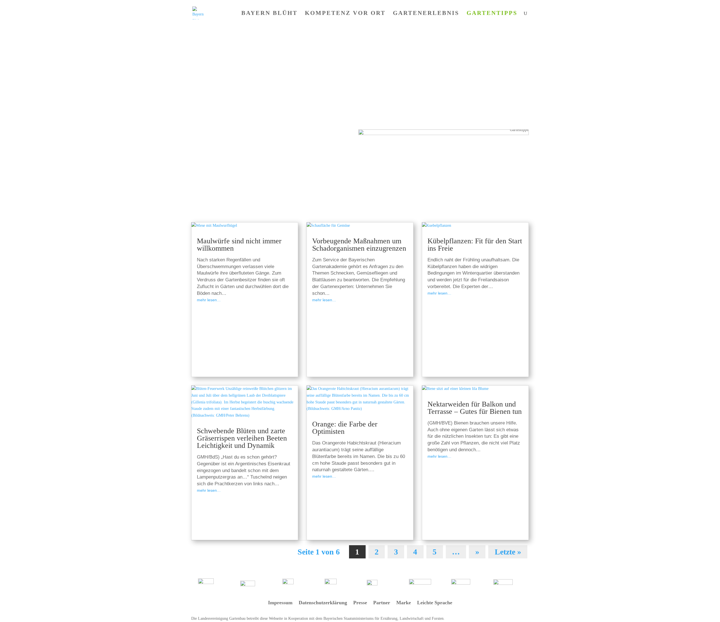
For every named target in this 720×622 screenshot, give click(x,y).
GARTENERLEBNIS (426, 13)
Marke (403, 603)
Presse (360, 603)
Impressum (280, 603)
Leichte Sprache (434, 603)
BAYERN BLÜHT (269, 13)
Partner (381, 603)
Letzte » (508, 551)
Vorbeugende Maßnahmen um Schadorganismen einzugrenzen (359, 244)
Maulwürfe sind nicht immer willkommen (239, 244)
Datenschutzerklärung (323, 603)
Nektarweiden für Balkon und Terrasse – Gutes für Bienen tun (475, 408)
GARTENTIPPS (492, 13)
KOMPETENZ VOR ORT (345, 13)
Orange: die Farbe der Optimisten (344, 427)
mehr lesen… (209, 300)
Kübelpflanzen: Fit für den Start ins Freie (475, 244)
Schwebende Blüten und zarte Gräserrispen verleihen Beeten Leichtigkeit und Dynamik (242, 438)
